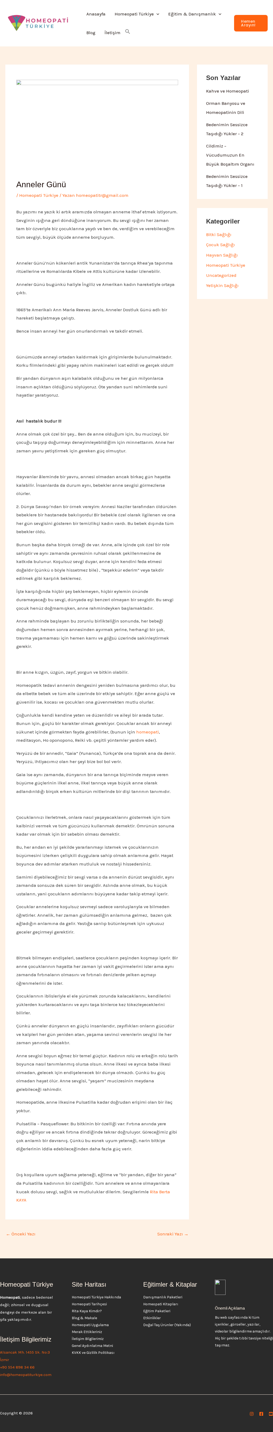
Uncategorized (221, 275)
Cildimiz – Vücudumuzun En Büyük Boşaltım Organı (230, 155)
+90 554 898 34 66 (17, 1367)
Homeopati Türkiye (134, 14)
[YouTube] (271, 1414)
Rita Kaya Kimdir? (87, 1311)
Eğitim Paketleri (156, 1311)
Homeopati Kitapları (160, 1304)
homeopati (147, 732)
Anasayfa (96, 14)
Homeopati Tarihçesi (89, 1304)
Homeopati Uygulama (90, 1325)
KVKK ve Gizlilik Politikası (93, 1352)
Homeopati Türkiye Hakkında (96, 1297)
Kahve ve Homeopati (227, 91)
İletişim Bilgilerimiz (88, 1339)
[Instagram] (252, 1414)
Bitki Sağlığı (218, 234)
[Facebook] (261, 1414)
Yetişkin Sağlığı (222, 285)
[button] (156, 14)
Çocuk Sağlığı (220, 244)
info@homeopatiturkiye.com (25, 1374)
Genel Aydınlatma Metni (92, 1345)
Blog (90, 32)
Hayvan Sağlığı (222, 255)
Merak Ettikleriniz (87, 1332)
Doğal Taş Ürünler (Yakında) (167, 1325)
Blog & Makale (84, 1318)
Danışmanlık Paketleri (162, 1297)
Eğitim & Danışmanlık (192, 14)
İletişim (113, 32)
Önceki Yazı (20, 1233)
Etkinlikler (152, 1318)
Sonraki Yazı (172, 1233)
